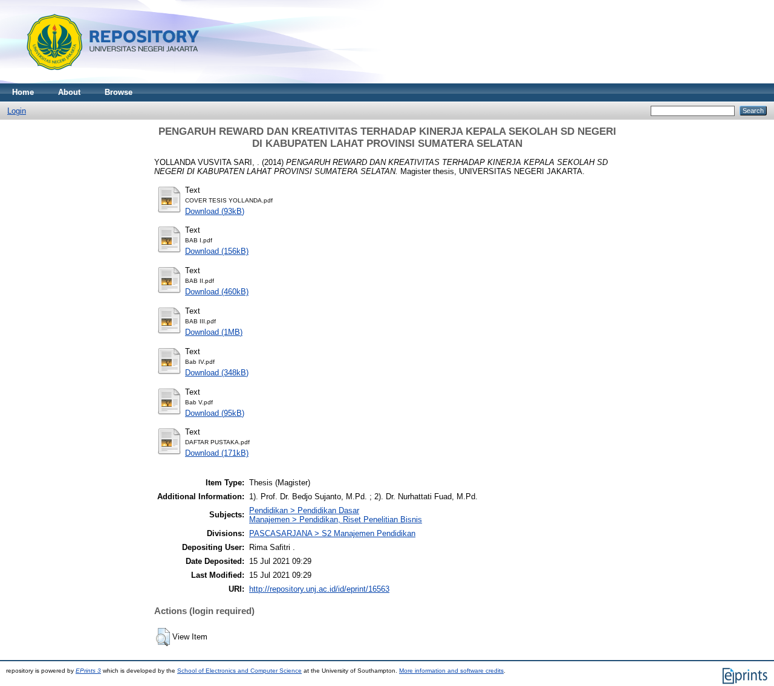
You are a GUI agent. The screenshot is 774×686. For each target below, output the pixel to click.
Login (16, 110)
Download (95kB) (214, 413)
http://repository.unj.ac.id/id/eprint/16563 (319, 589)
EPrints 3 (88, 670)
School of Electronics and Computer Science (239, 670)
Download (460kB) (217, 291)
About (69, 92)
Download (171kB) (217, 453)
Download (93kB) (214, 211)
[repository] (108, 80)
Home (23, 92)
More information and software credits (451, 670)
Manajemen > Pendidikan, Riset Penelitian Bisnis (335, 519)
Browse (118, 92)
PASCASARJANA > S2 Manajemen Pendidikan (332, 533)
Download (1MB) (213, 332)
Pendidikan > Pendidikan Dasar (304, 510)
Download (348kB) (217, 372)
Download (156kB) (217, 251)
